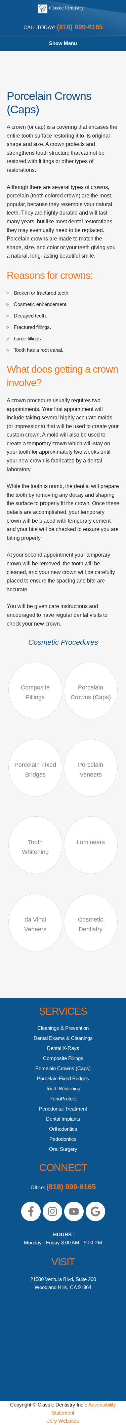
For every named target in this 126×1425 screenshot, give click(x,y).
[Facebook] (31, 1220)
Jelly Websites (63, 1421)
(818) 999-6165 (80, 27)
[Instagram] (52, 1220)
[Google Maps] (95, 1220)
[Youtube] (74, 1220)
